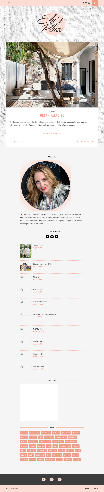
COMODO (49, 437)
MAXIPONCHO (65, 446)
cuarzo (72, 437)
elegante (33, 442)
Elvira (23, 142)
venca (59, 459)
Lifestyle (52, 112)
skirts (75, 455)
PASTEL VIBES (38, 329)
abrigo (24, 433)
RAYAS (78, 450)
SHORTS (67, 455)
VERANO (68, 459)
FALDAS (24, 446)
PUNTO (70, 450)
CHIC (40, 437)
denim (23, 442)
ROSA (31, 455)
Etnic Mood (37, 289)
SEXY (48, 455)
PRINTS (61, 450)
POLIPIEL (31, 450)
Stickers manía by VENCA (42, 264)
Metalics (36, 277)
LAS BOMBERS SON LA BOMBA (44, 314)
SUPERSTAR (37, 341)
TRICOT (32, 459)
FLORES (41, 446)
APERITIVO (46, 433)
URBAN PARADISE (52, 115)
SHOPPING (57, 455)
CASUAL (33, 437)
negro (76, 446)
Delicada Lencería (40, 302)
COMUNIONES (61, 437)
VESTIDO (77, 459)
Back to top (90, 488)
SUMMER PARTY (39, 245)
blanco (56, 433)
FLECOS (32, 446)
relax (23, 455)
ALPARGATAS (34, 433)
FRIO (48, 446)
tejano (24, 459)
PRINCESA (52, 450)
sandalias (40, 455)
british (24, 437)
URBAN (40, 459)
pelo (23, 450)
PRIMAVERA (42, 450)
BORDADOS (66, 433)
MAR (55, 446)
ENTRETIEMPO (58, 442)
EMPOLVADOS (45, 442)
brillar (76, 433)
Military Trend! (38, 366)
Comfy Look (37, 354)
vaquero (50, 459)
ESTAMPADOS (71, 442)
